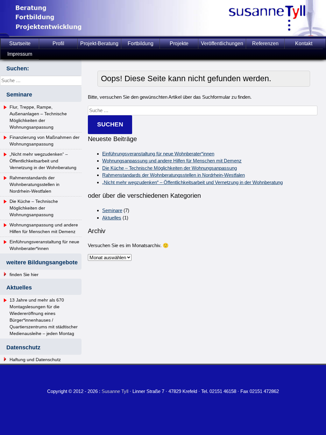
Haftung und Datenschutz (35, 359)
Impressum (19, 54)
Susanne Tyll (115, 391)
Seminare (112, 210)
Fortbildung (140, 43)
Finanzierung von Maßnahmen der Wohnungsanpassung (45, 140)
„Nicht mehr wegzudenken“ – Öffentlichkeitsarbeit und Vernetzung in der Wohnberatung (192, 182)
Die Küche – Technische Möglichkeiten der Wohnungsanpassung (169, 168)
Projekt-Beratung (99, 43)
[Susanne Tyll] (163, 34)
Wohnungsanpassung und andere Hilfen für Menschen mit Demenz (172, 160)
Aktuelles (111, 217)
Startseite (20, 43)
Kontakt (303, 43)
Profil (58, 43)
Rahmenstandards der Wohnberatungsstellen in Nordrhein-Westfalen (173, 175)
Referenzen (265, 43)
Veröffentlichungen (222, 43)
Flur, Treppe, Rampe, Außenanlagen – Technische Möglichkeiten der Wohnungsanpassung (38, 117)
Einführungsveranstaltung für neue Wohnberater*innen (158, 153)
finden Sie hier (24, 274)
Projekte (179, 43)
